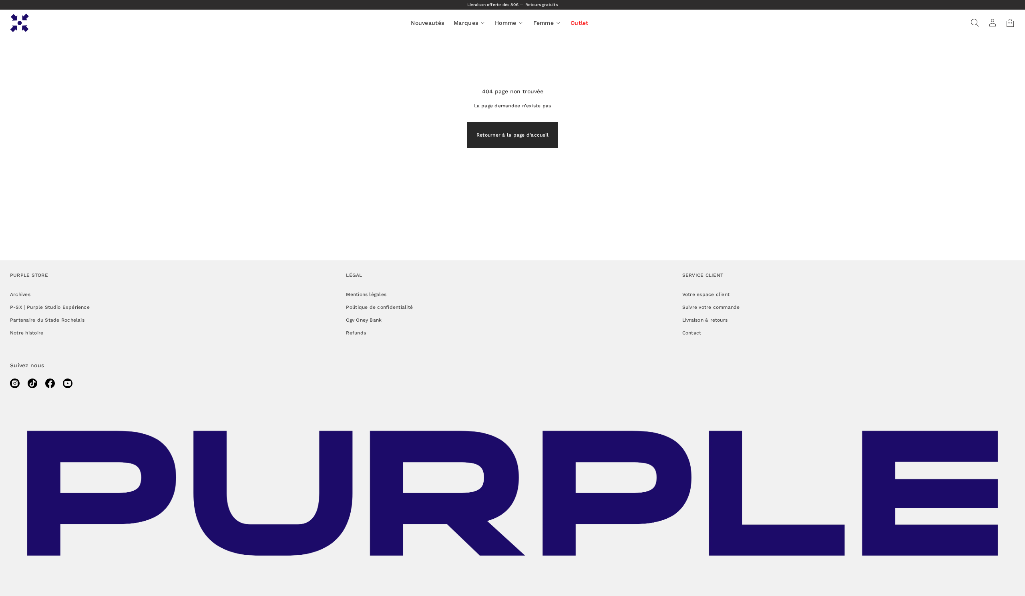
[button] (975, 23)
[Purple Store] (19, 22)
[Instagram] (15, 383)
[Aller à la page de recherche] (975, 23)
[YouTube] (67, 383)
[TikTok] (32, 383)
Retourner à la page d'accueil (512, 135)
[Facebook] (50, 383)
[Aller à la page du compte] (992, 23)
